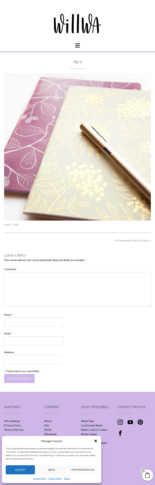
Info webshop (12, 421)
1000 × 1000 (11, 224)
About (67, 478)
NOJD (48, 429)
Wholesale (50, 434)
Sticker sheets (89, 434)
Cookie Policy (39, 478)
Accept (20, 469)
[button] (96, 441)
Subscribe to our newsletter (23, 371)
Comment (11, 269)
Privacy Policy (55, 478)
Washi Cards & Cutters (94, 429)
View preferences (83, 469)
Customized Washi (92, 425)
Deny (51, 469)
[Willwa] (77, 17)
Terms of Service (13, 429)
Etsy (46, 425)
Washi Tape (87, 421)
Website (9, 352)
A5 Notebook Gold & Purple (133, 240)
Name (8, 314)
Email (8, 333)
